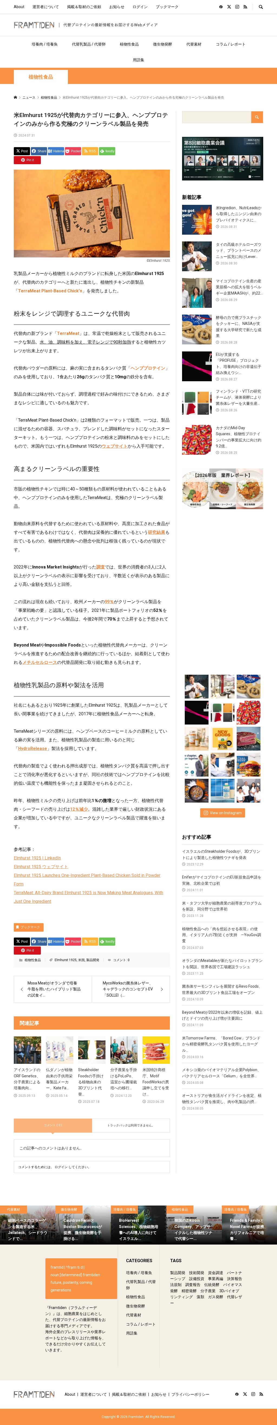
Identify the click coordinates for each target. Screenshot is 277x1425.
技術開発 (196, 1273)
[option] (27, 1225)
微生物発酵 (162, 44)
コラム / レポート (231, 44)
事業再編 (215, 1279)
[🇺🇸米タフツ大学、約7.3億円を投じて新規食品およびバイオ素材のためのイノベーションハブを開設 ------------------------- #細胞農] (222, 763)
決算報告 (234, 1279)
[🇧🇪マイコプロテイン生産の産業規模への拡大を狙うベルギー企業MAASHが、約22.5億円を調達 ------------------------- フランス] (222, 685)
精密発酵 (189, 1291)
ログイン (140, 7)
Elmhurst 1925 (66, 960)
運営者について (45, 7)
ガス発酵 (215, 1297)
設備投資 (196, 1279)
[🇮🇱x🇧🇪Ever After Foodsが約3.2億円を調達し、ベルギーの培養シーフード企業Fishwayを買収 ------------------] (196, 763)
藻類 (200, 1297)
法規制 (176, 1284)
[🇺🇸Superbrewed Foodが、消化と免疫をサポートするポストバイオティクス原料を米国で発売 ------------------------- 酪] (196, 737)
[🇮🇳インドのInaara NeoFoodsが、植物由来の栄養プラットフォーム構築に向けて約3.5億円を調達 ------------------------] (248, 789)
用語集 (138, 60)
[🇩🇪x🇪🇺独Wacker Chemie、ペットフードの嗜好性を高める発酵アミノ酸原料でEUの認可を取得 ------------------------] (196, 789)
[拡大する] (163, 176)
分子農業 (208, 1291)
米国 (81, 960)
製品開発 (92, 960)
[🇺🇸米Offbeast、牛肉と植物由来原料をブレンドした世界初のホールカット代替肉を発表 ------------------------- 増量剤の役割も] (248, 737)
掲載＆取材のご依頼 (84, 7)
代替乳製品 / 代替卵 (88, 44)
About (19, 7)
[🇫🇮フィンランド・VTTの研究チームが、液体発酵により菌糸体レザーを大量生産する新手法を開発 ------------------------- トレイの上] (222, 711)
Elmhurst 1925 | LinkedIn (37, 858)
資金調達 (215, 1273)
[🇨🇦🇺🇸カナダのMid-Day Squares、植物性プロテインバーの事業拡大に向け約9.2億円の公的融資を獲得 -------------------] (248, 711)
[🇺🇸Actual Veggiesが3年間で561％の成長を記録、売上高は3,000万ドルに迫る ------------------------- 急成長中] (248, 763)
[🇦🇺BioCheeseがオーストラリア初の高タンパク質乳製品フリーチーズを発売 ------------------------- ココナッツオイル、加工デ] (222, 737)
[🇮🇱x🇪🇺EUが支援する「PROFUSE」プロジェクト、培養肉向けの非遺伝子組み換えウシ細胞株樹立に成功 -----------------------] (196, 711)
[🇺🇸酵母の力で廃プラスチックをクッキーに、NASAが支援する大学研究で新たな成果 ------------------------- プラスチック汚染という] (248, 685)
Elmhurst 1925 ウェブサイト (41, 866)
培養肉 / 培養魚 (45, 44)
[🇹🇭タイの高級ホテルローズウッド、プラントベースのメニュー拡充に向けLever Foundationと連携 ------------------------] (196, 685)
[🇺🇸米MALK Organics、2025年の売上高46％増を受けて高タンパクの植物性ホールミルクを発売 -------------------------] (222, 789)
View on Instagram (226, 813)
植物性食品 (129, 44)
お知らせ (116, 7)
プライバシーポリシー (190, 1394)
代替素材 (194, 44)
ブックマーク (167, 7)
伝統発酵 (211, 1284)
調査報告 (192, 1284)
